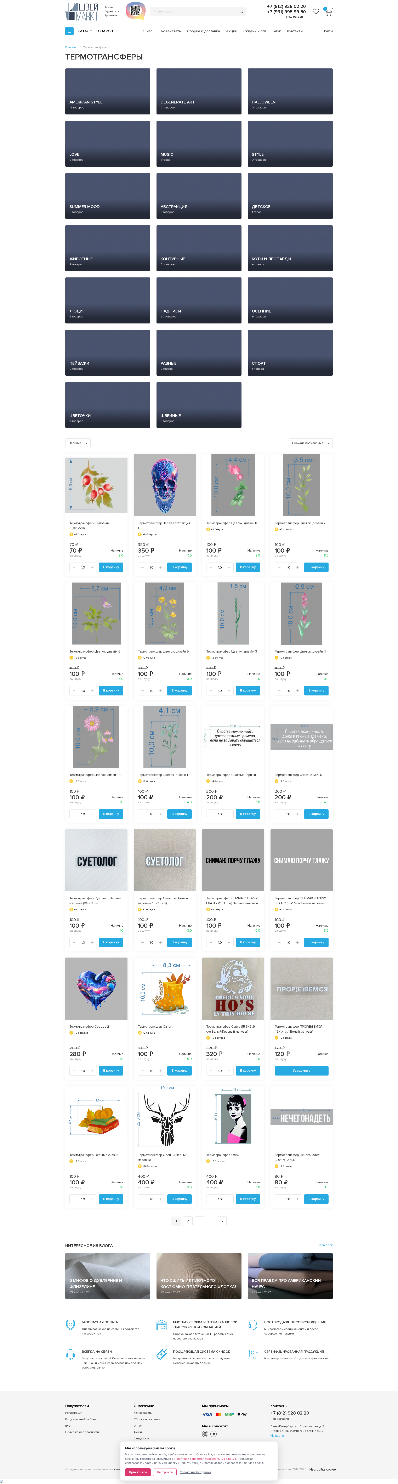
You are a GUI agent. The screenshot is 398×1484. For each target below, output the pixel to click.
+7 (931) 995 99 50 (286, 12)
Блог (277, 31)
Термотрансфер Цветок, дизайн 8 (231, 523)
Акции (231, 31)
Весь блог (325, 1245)
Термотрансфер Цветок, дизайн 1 (163, 775)
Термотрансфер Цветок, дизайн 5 (163, 651)
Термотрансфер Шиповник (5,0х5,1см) (89, 525)
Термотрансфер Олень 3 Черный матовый (162, 1157)
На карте (277, 1436)
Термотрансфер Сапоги (156, 1027)
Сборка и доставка (203, 31)
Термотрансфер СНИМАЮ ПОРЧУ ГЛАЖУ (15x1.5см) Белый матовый (300, 900)
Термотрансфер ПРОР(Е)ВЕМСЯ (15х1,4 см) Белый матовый (298, 1029)
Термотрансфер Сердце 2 (89, 1027)
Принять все (138, 1472)
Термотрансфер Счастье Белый (299, 775)
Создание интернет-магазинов (86, 1469)
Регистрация (73, 1413)
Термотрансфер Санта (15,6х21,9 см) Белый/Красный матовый (230, 1029)
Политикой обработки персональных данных (205, 1458)
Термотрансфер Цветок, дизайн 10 (95, 775)
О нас (147, 31)
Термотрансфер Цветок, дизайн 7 (300, 523)
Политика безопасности (82, 1432)
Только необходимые (195, 1472)
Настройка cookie (322, 1469)
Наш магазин (295, 16)
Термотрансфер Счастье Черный (231, 775)
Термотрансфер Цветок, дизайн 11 (300, 651)
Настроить (165, 1472)
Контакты (295, 31)
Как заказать (170, 31)
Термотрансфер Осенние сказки (93, 1155)
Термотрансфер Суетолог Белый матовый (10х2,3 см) (163, 900)
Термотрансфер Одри (222, 1155)
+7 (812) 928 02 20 (286, 6)
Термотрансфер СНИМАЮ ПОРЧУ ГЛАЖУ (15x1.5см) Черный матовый (232, 900)
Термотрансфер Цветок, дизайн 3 (231, 651)
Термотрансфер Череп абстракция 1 (164, 525)
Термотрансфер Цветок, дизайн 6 (94, 651)
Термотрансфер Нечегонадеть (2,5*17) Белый (298, 1157)
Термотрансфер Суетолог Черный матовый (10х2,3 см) (95, 900)
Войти (328, 31)
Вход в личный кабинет (81, 1419)
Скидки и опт (254, 31)
